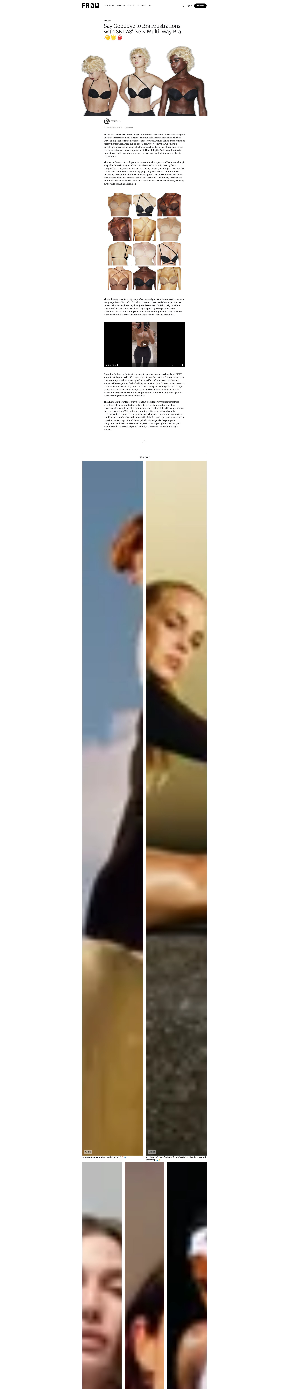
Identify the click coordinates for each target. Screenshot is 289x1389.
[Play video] (144, 344)
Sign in (189, 6)
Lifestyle (142, 6)
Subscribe (200, 6)
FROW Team (116, 121)
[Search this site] (182, 5)
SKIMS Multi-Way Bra (118, 402)
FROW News (109, 6)
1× (168, 365)
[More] (150, 5)
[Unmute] (173, 365)
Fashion (121, 6)
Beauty (131, 6)
